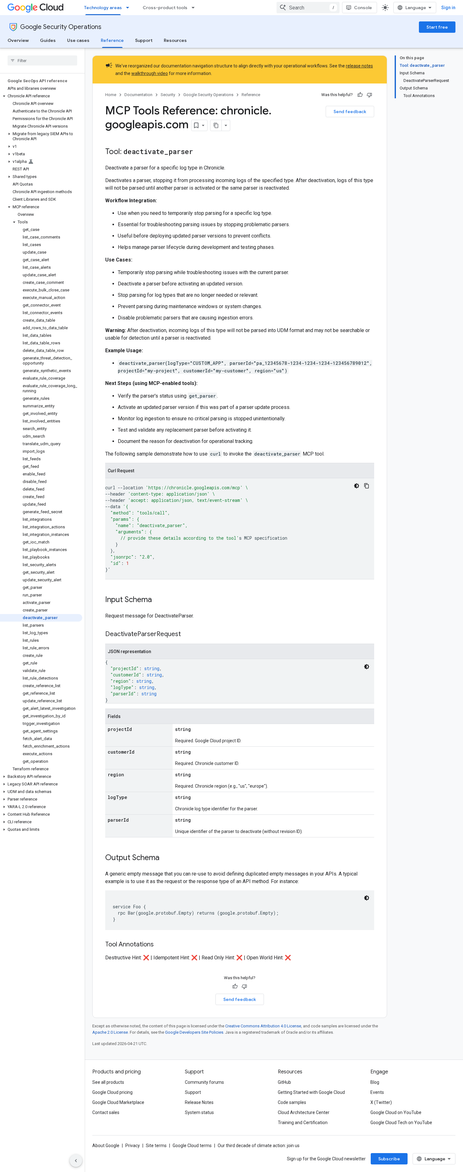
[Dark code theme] (357, 486)
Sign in (448, 7)
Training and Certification (303, 1122)
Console (363, 7)
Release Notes (199, 1102)
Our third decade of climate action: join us (259, 1145)
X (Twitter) (381, 1102)
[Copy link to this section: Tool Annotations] (160, 945)
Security (168, 94)
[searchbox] (42, 60)
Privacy (132, 1145)
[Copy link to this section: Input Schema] (158, 600)
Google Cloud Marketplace (118, 1102)
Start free (437, 27)
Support (143, 40)
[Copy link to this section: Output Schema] (165, 858)
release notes (359, 65)
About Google (105, 1145)
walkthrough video (149, 73)
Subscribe (389, 1159)
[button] (41, 96)
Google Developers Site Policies (194, 1032)
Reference (112, 40)
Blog (374, 1082)
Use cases (78, 40)
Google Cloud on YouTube (395, 1112)
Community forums (204, 1082)
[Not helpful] (369, 95)
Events (377, 1092)
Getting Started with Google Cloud (311, 1092)
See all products (108, 1082)
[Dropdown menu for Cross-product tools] (195, 7)
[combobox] (308, 7)
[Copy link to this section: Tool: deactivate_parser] (199, 152)
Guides (48, 40)
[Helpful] (360, 95)
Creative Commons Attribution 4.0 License (263, 1026)
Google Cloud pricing (112, 1092)
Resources (175, 40)
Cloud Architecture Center (303, 1112)
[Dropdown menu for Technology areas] (129, 7)
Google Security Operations (60, 27)
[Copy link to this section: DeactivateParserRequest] (187, 634)
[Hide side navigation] (76, 1160)
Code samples (292, 1102)
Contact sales (105, 1112)
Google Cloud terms (192, 1145)
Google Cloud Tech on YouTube (401, 1122)
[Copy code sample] (367, 486)
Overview (18, 40)
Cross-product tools (165, 7)
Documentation (138, 94)
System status (199, 1112)
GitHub (284, 1082)
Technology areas (103, 7)
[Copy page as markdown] (216, 125)
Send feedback (350, 111)
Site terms (156, 1145)
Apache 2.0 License (110, 1032)
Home (110, 94)
